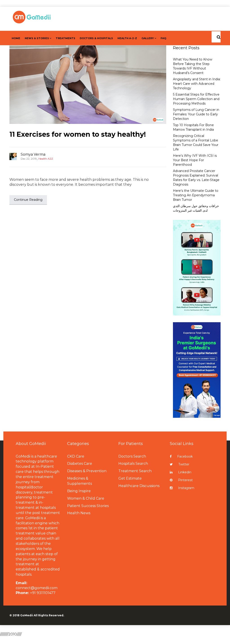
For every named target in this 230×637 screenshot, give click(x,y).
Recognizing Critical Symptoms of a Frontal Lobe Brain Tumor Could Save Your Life (195, 142)
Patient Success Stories (88, 506)
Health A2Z (45, 158)
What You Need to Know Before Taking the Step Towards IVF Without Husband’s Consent (192, 66)
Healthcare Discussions (138, 486)
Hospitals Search (133, 463)
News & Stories (37, 38)
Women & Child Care (85, 498)
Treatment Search (135, 471)
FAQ (163, 38)
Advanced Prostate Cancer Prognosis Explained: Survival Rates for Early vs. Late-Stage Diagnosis (196, 177)
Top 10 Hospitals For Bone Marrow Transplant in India (193, 127)
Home (16, 38)
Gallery (148, 38)
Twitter (183, 464)
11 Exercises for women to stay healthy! (77, 134)
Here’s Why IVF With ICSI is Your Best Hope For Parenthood (195, 160)
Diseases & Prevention (86, 471)
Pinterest (185, 480)
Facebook (185, 456)
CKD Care (75, 456)
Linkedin (184, 472)
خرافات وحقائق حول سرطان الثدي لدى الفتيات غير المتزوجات (196, 208)
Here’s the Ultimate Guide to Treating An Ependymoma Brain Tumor (195, 195)
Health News (78, 513)
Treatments (65, 38)
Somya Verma (33, 154)
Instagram (186, 488)
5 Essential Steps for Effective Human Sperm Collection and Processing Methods (196, 98)
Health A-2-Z (127, 38)
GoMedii (26, 615)
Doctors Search (132, 456)
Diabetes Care (79, 463)
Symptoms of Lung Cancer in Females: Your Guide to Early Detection (196, 114)
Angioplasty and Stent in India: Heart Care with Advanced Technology (197, 83)
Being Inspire (79, 491)
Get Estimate (130, 478)
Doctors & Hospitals (96, 38)
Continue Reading (28, 200)
